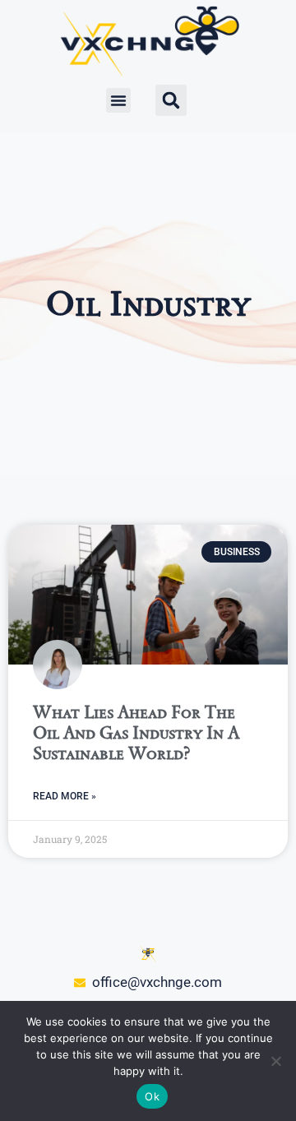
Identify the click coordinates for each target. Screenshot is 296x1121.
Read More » (64, 796)
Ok (152, 1096)
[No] (275, 1061)
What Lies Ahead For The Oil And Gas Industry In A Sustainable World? (136, 732)
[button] (118, 100)
